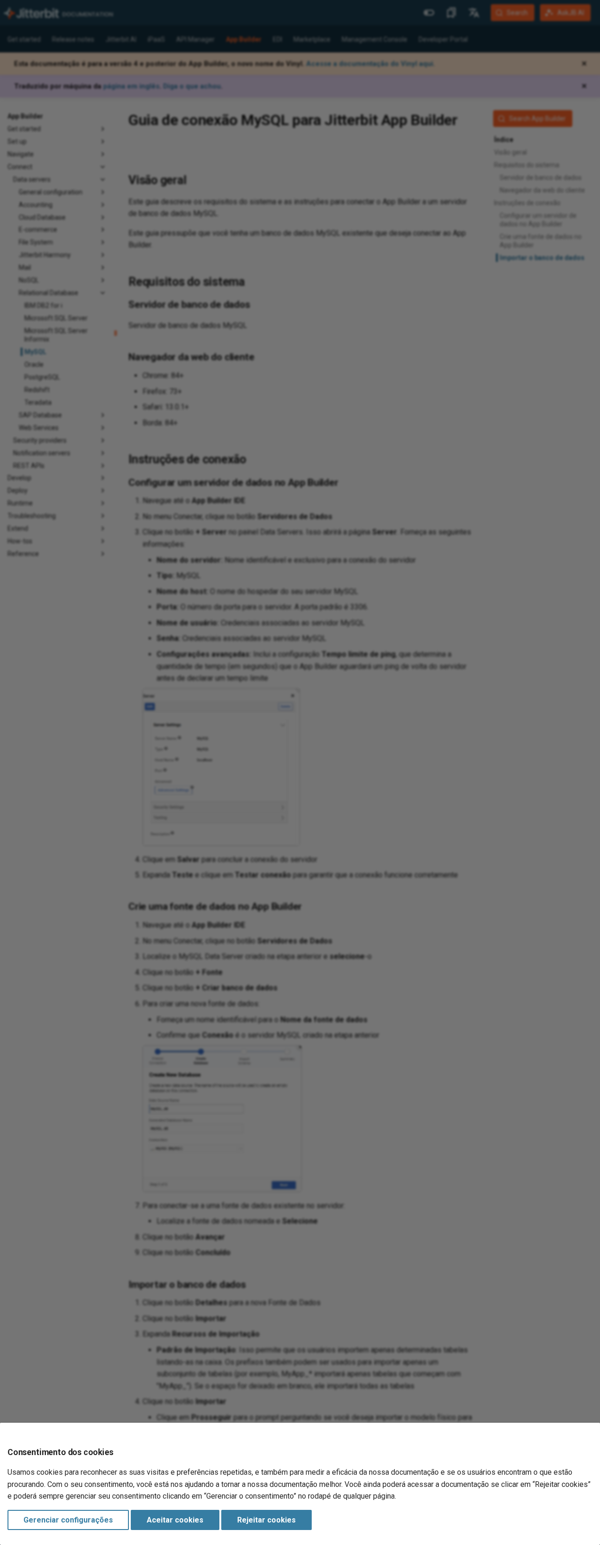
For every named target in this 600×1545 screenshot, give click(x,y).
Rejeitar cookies (266, 1519)
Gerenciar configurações (68, 1519)
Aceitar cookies (175, 1519)
